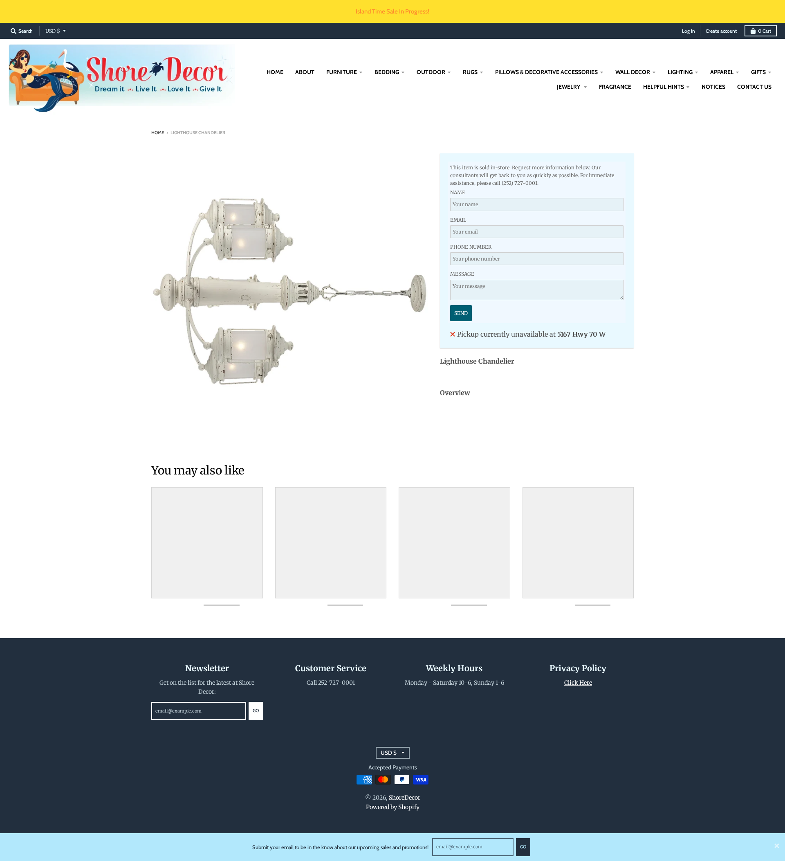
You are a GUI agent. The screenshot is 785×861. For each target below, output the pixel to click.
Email (458, 220)
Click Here (578, 682)
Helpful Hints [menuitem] (663, 86)
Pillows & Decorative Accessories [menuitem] (546, 72)
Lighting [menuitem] (680, 72)
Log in (688, 31)
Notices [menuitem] (713, 86)
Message (462, 274)
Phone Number (470, 247)
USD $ (52, 31)
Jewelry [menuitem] (569, 86)
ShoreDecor (404, 797)
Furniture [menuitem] (341, 72)
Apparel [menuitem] (721, 72)
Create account (721, 31)
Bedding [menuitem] (387, 72)
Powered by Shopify (392, 807)
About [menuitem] (304, 72)
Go (523, 847)
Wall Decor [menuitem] (632, 72)
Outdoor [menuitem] (431, 72)
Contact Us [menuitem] (754, 86)
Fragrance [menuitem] (615, 86)
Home (157, 132)
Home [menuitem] (275, 72)
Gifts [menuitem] (758, 72)
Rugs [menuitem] (470, 72)
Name (457, 192)
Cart (764, 31)
